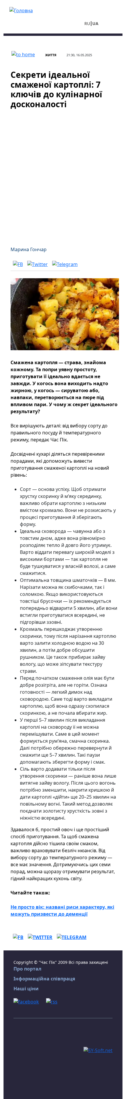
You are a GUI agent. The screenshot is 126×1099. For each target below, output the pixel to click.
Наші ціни (26, 988)
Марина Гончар (29, 249)
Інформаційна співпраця (44, 978)
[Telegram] (65, 264)
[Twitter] (37, 264)
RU (87, 23)
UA (95, 23)
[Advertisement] (63, 174)
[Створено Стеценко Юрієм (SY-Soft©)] (98, 1050)
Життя (50, 55)
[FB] (18, 264)
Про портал (27, 969)
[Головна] (21, 10)
